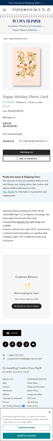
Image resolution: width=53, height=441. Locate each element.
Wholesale (7, 390)
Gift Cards (31, 398)
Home (5, 39)
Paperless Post (23, 222)
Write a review (36, 102)
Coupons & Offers (34, 394)
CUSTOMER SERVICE (37, 379)
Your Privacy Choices (11, 406)
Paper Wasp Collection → (26, 30)
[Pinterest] (12, 344)
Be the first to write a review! (26, 306)
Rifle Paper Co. (9, 117)
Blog (4, 383)
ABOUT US (8, 379)
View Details (8, 191)
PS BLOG (14, 333)
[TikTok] (19, 344)
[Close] (49, 412)
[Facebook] (5, 344)
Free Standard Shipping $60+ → (26, 2)
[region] (26, 66)
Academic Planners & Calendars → (26, 26)
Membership (32, 402)
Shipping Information (36, 387)
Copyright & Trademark (12, 398)
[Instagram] (26, 344)
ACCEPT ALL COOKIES (26, 436)
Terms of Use (32, 406)
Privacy (6, 402)
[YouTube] (33, 344)
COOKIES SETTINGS (26, 428)
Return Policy (32, 390)
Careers (6, 387)
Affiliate (6, 394)
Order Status (32, 383)
